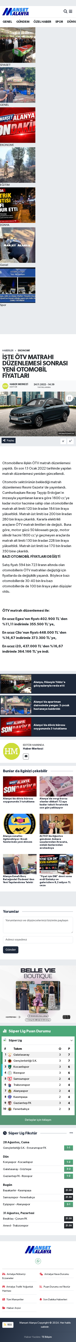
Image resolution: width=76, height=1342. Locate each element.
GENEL (7, 21)
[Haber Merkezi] (11, 751)
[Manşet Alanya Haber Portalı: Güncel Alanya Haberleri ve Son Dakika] (15, 12)
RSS (9, 1324)
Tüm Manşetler (15, 1299)
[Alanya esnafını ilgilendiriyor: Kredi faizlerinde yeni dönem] (20, 823)
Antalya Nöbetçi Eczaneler (14, 1276)
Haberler (7, 350)
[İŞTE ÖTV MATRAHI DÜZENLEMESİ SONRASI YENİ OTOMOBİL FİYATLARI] (38, 414)
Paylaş (10, 440)
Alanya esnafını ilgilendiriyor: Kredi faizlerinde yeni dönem (17, 839)
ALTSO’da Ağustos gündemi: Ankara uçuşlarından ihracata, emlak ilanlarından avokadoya (54, 842)
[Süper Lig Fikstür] (71, 1133)
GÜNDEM (22, 21)
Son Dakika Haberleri (55, 1299)
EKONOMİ (24, 350)
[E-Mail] (26, 756)
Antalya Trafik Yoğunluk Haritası (17, 1288)
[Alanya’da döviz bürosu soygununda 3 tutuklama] (20, 786)
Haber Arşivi (14, 1308)
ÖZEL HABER (42, 21)
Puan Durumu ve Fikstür (57, 1286)
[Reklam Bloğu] (38, 994)
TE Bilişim (47, 1337)
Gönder (10, 949)
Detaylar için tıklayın (38, 1119)
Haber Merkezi (33, 748)
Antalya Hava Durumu (56, 1274)
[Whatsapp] (38, 1261)
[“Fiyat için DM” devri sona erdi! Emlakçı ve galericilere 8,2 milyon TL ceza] (56, 864)
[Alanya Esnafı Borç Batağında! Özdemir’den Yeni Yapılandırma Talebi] (20, 864)
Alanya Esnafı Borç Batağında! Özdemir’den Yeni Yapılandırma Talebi (18, 879)
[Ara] (65, 11)
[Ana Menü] (70, 11)
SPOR (59, 21)
